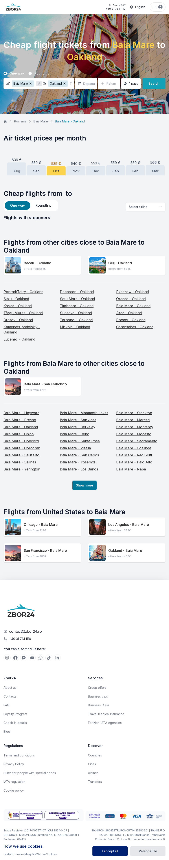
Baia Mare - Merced (133, 420)
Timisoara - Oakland (77, 306)
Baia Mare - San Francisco (45, 384)
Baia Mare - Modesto (133, 434)
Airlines (93, 773)
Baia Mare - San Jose (78, 420)
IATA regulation (14, 781)
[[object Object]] (7, 657)
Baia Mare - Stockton (134, 413)
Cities (92, 764)
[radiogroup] (84, 73)
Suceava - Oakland (76, 313)
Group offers (97, 687)
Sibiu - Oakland (16, 299)
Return (111, 83)
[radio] (5, 73)
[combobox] (145, 206)
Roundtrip (42, 73)
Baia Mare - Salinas (20, 462)
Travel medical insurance (106, 714)
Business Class (98, 705)
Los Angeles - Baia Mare (128, 524)
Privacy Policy (14, 764)
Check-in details (15, 723)
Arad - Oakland (129, 313)
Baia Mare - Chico (19, 434)
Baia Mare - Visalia (75, 448)
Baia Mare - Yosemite (78, 462)
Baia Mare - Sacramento (136, 441)
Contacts (10, 696)
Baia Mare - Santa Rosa (80, 441)
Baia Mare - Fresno (20, 420)
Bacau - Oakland (37, 263)
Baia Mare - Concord (21, 441)
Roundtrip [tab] (43, 205)
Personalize (148, 851)
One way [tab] (17, 205)
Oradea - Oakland (131, 299)
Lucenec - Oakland (19, 339)
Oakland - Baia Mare (125, 550)
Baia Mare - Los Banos (79, 469)
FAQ (6, 705)
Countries (95, 755)
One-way (17, 73)
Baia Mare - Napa (131, 469)
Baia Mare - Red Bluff (134, 455)
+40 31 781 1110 (115, 7)
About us (10, 687)
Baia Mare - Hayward (21, 413)
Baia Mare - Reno (74, 434)
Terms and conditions (19, 755)
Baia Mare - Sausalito (21, 455)
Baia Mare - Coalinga (133, 448)
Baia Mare (40, 121)
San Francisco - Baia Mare (45, 550)
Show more (84, 485)
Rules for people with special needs (30, 773)
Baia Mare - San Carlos (79, 455)
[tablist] (31, 205)
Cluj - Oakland (120, 263)
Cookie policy (14, 790)
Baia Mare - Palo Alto (134, 462)
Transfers (95, 781)
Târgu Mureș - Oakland (23, 313)
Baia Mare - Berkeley (77, 427)
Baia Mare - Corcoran (22, 448)
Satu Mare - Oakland (77, 299)
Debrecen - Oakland (77, 292)
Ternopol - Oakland (76, 320)
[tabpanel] (84, 218)
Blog (7, 731)
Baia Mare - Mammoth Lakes (84, 413)
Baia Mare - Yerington (22, 469)
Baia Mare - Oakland (133, 306)
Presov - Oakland (130, 320)
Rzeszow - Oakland (132, 292)
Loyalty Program (15, 714)
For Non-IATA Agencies (105, 723)
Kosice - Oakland (18, 306)
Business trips (98, 696)
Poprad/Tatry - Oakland (23, 292)
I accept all (110, 851)
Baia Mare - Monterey (134, 427)
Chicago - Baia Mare (41, 524)
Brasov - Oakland (18, 320)
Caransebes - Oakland (134, 327)
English (140, 7)
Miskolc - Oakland (75, 327)
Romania (20, 121)
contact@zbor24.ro (25, 631)
